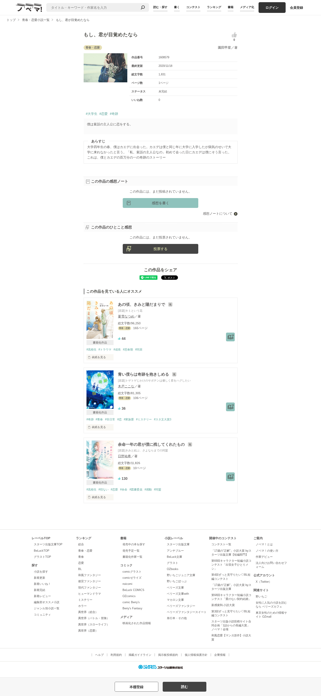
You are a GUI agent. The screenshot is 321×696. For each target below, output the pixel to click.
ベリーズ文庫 (175, 587)
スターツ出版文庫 (178, 544)
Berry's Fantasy (132, 608)
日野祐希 (124, 456)
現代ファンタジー (89, 587)
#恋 (119, 419)
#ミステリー (144, 419)
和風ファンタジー (89, 575)
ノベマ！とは (264, 544)
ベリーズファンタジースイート (187, 612)
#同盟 (157, 489)
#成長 (117, 349)
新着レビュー (42, 596)
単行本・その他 (177, 618)
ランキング (214, 7)
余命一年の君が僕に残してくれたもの (152, 444)
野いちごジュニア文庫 (181, 575)
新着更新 (39, 577)
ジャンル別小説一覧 (46, 608)
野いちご (261, 596)
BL (80, 569)
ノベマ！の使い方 (267, 550)
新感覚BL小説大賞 (223, 605)
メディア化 (247, 7)
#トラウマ (104, 349)
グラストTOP (42, 556)
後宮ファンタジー (89, 581)
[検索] (143, 7)
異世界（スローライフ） (93, 624)
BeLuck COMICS (133, 590)
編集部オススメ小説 (46, 602)
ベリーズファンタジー (181, 606)
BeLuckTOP (41, 550)
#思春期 (128, 349)
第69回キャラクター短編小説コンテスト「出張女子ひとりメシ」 (231, 564)
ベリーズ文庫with (178, 593)
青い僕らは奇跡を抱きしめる (144, 374)
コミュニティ (42, 614)
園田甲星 (224, 47)
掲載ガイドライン (140, 654)
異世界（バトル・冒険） (93, 618)
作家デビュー (264, 556)
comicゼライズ (132, 577)
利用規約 (116, 654)
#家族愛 (129, 419)
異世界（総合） (88, 612)
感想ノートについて (217, 213)
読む (184, 687)
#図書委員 (135, 489)
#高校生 (91, 349)
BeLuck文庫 (174, 556)
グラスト (172, 563)
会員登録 (296, 7)
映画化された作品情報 (137, 623)
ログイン (272, 7)
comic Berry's (131, 602)
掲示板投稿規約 (168, 654)
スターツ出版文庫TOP (48, 544)
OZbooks (172, 569)
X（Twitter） (264, 581)
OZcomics (129, 596)
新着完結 (39, 590)
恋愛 (81, 563)
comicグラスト (132, 571)
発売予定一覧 (131, 550)
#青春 (99, 419)
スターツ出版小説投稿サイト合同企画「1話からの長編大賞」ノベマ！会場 (231, 625)
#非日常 (110, 419)
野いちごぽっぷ (177, 581)
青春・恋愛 (85, 550)
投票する (160, 249)
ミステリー (85, 599)
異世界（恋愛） (88, 630)
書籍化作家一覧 (132, 556)
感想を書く (160, 203)
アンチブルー (175, 550)
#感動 (148, 489)
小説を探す (41, 571)
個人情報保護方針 (196, 654)
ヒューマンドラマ (89, 593)
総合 (81, 544)
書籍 (230, 7)
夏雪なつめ (126, 316)
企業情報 (220, 654)
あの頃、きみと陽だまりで (142, 304)
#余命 (123, 489)
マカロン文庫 (175, 599)
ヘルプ (99, 654)
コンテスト (193, 7)
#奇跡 (114, 114)
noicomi (127, 583)
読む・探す (160, 7)
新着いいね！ (42, 583)
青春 (81, 556)
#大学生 (91, 114)
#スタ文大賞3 (162, 419)
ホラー (82, 606)
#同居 (138, 349)
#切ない (103, 489)
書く (177, 7)
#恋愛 (103, 114)
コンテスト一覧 (221, 544)
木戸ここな (126, 386)
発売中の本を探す (134, 544)
